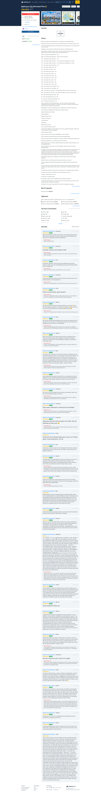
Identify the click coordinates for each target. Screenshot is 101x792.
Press (35, 790)
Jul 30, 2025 (75, 685)
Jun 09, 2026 (75, 403)
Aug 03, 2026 (75, 260)
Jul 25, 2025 (75, 712)
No (52, 242)
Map (33, 2)
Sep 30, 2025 (75, 534)
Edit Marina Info (36, 44)
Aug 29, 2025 (75, 634)
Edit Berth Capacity (76, 193)
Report (76, 242)
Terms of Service (69, 789)
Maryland (27, 7)
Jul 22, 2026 (75, 317)
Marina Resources (42, 2)
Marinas (22, 7)
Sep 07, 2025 (75, 611)
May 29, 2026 (75, 417)
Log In (73, 2)
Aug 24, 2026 (75, 231)
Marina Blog (50, 789)
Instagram (59, 787)
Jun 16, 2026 (75, 372)
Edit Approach (77, 205)
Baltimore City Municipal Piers (49, 231)
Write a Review (67, 6)
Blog (48, 2)
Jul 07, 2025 (75, 734)
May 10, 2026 (75, 444)
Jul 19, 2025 (75, 722)
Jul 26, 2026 (75, 302)
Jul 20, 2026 (75, 333)
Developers (23, 790)
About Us (52, 2)
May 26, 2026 (75, 433)
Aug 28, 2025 (75, 654)
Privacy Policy (77, 789)
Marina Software (24, 788)
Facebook (54, 787)
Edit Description (76, 186)
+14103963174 (27, 22)
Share (74, 6)
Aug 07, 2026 (75, 246)
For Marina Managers (25, 787)
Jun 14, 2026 (75, 388)
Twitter (49, 787)
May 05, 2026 (75, 476)
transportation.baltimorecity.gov (30, 26)
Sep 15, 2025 (75, 602)
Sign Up (77, 2)
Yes (50, 242)
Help (35, 787)
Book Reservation (30, 14)
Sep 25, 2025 (75, 584)
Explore (36, 2)
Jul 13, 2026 (75, 350)
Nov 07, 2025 (75, 518)
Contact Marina (30, 31)
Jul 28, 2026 (75, 288)
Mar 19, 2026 (75, 491)
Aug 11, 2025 (75, 669)
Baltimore (31, 7)
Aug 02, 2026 (75, 274)
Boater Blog (56, 789)
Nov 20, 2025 (75, 508)
